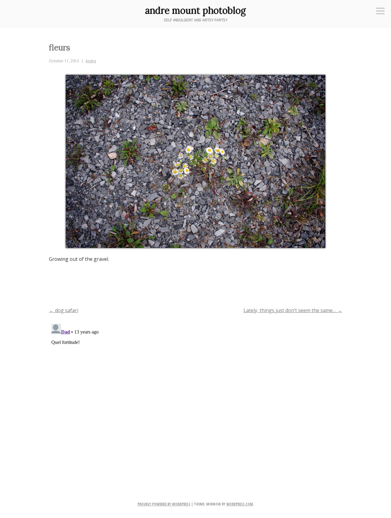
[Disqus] (195, 397)
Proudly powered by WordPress (163, 504)
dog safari (63, 310)
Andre (91, 61)
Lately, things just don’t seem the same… (292, 310)
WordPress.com (239, 504)
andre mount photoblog (195, 10)
